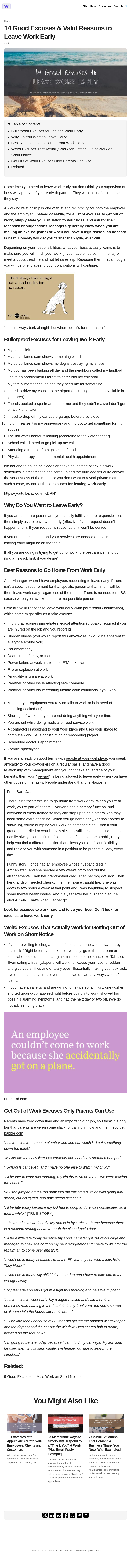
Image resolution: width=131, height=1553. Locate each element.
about (65, 1550)
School (13, 443)
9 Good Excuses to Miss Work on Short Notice (42, 1376)
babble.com (13, 1133)
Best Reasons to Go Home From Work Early (47, 143)
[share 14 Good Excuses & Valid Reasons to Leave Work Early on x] (45, 1515)
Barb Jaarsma (28, 792)
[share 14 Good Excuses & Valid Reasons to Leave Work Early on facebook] (65, 1515)
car (114, 1290)
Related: (18, 167)
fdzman (14, 980)
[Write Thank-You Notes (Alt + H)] (7, 6)
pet (16, 350)
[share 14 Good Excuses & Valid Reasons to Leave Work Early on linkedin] (51, 1515)
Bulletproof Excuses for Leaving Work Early (47, 131)
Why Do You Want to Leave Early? (39, 137)
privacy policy (94, 1550)
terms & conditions (78, 1550)
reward (43, 776)
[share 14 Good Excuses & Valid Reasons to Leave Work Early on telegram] (79, 1515)
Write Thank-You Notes (47, 1550)
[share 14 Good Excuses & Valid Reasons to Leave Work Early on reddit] (58, 1515)
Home (7, 21)
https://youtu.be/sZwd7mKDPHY (30, 493)
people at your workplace (86, 758)
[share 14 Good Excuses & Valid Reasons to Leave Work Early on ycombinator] (86, 1515)
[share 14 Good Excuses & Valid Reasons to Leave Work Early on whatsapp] (72, 1515)
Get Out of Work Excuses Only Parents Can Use (51, 161)
